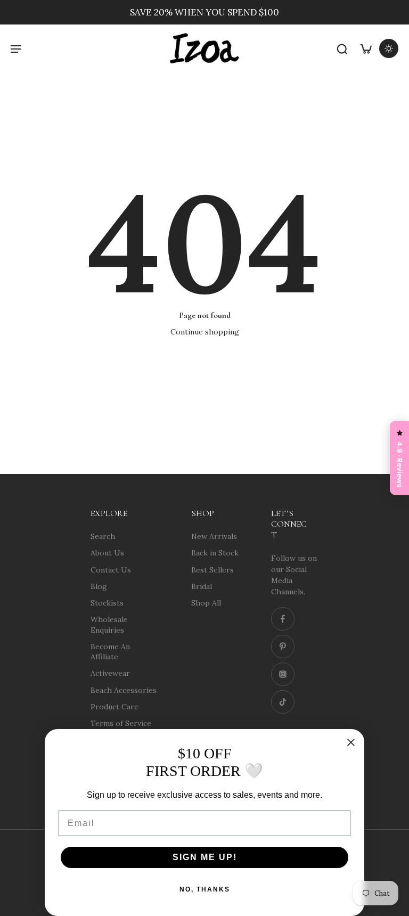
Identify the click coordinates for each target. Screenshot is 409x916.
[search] (342, 48)
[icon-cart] (365, 48)
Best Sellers (212, 569)
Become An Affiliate (110, 651)
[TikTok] (283, 702)
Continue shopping (204, 332)
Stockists (107, 603)
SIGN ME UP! (205, 857)
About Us (107, 553)
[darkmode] (388, 48)
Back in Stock (215, 553)
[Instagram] (283, 674)
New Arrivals (214, 536)
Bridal (201, 586)
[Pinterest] (283, 646)
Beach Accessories (124, 689)
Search (103, 536)
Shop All (206, 603)
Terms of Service (121, 723)
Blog (99, 586)
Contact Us (111, 569)
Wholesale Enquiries (109, 624)
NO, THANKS (204, 889)
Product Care (114, 706)
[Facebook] (283, 619)
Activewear (110, 673)
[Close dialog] (351, 742)
